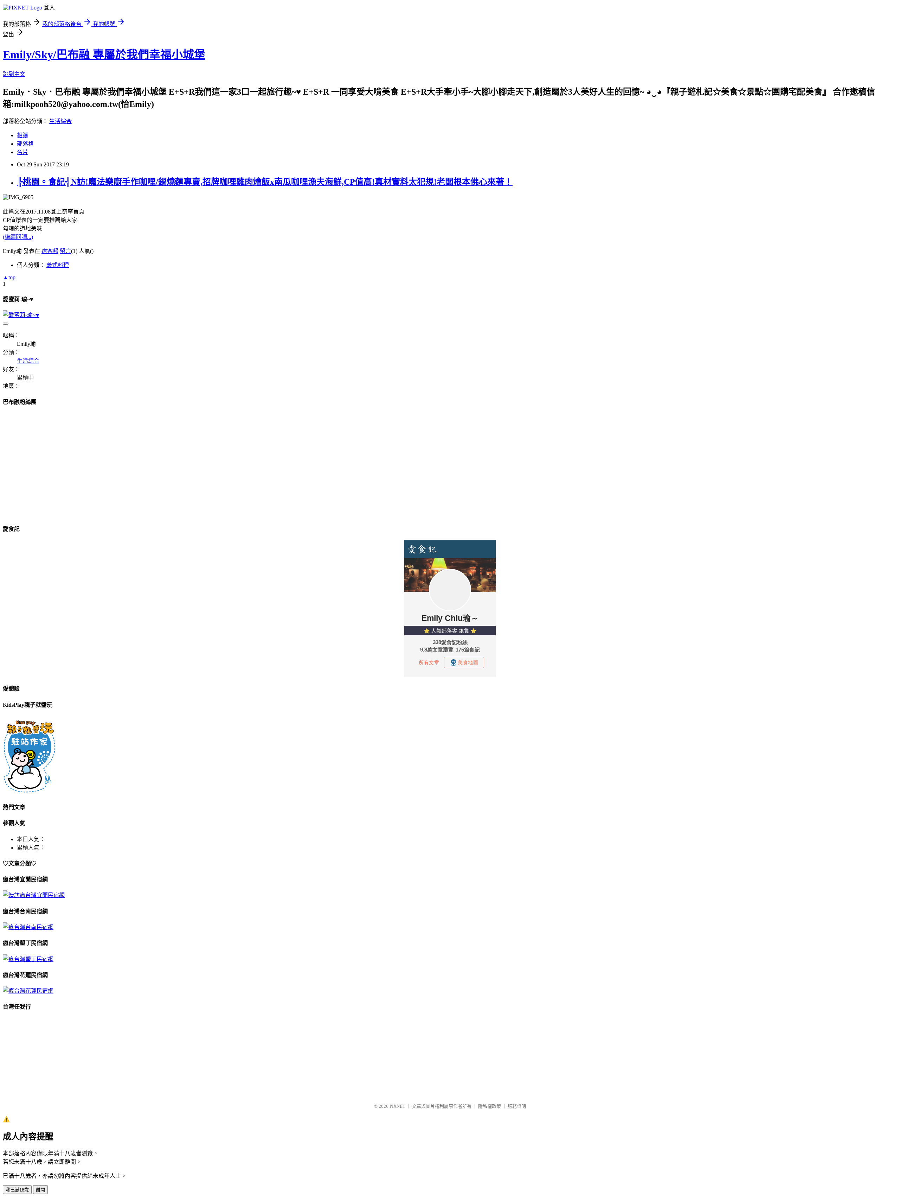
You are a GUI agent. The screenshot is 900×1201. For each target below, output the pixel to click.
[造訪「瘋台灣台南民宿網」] (28, 927)
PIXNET (397, 1106)
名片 (22, 152)
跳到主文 (14, 74)
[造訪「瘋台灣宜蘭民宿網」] (34, 895)
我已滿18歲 (17, 1190)
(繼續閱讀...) (18, 237)
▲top (9, 277)
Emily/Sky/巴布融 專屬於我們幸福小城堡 (104, 54)
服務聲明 (517, 1106)
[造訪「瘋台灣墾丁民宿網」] (28, 959)
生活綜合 (60, 121)
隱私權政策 (489, 1106)
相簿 (22, 135)
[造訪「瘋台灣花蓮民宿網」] (28, 991)
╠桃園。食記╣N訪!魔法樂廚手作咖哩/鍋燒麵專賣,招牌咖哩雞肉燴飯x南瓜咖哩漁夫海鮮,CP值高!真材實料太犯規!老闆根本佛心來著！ (265, 181)
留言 (65, 251)
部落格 (25, 144)
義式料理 (57, 265)
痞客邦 (49, 251)
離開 (40, 1190)
